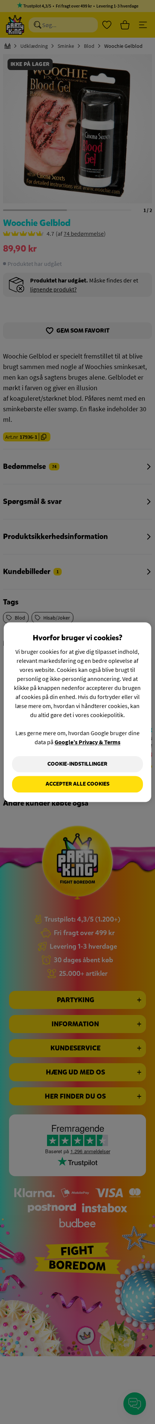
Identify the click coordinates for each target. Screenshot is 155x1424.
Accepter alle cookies (77, 784)
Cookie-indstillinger (77, 764)
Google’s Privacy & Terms (87, 742)
